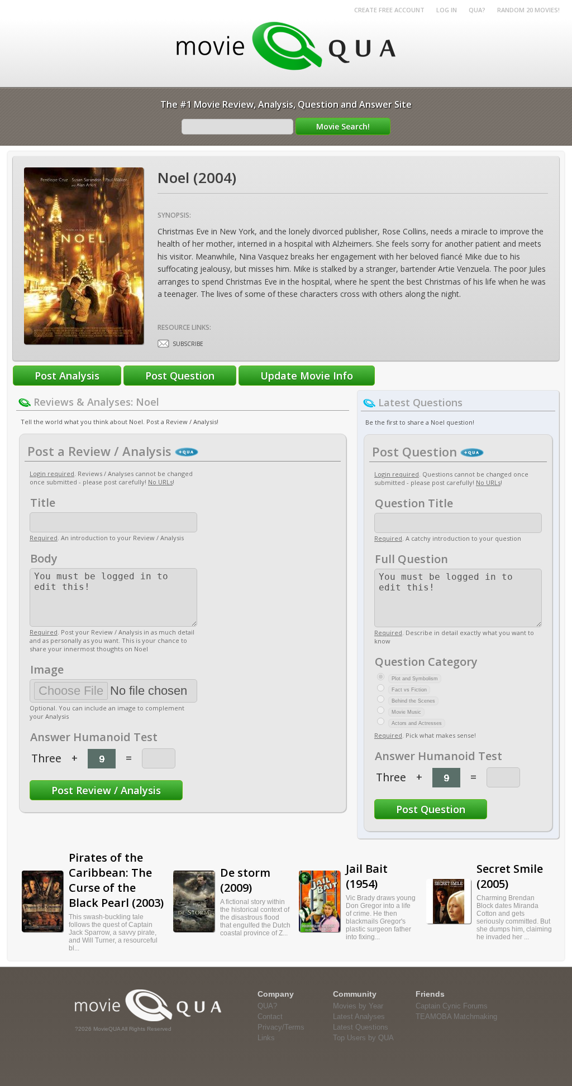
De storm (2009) (245, 880)
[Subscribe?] (163, 343)
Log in (446, 10)
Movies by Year (358, 1006)
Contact (270, 1016)
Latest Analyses (359, 1016)
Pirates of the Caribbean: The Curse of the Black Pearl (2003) (116, 880)
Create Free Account (389, 10)
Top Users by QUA (363, 1038)
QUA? (477, 10)
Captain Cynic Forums (452, 1006)
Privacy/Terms (281, 1027)
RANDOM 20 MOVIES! (528, 10)
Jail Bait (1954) (367, 876)
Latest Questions (360, 1027)
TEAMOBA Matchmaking (456, 1016)
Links (266, 1038)
